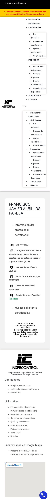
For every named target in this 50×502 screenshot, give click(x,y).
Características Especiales (38, 90)
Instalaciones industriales (37, 68)
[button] (34, 106)
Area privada (34, 95)
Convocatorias (39, 56)
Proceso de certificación (37, 43)
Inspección (33, 60)
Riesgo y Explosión (35, 75)
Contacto (32, 99)
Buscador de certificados (34, 114)
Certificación (34, 27)
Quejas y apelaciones (36, 50)
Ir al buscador (35, 36)
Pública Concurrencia (37, 83)
